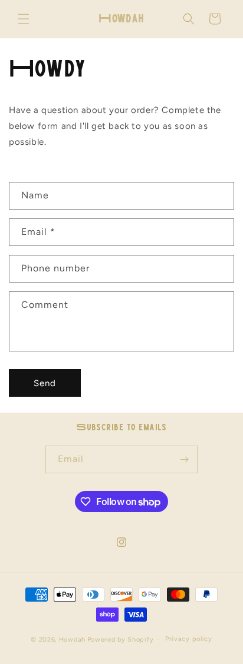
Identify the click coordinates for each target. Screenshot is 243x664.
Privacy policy (188, 639)
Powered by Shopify (120, 639)
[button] (24, 19)
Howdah (72, 639)
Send (45, 383)
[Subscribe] (184, 459)
